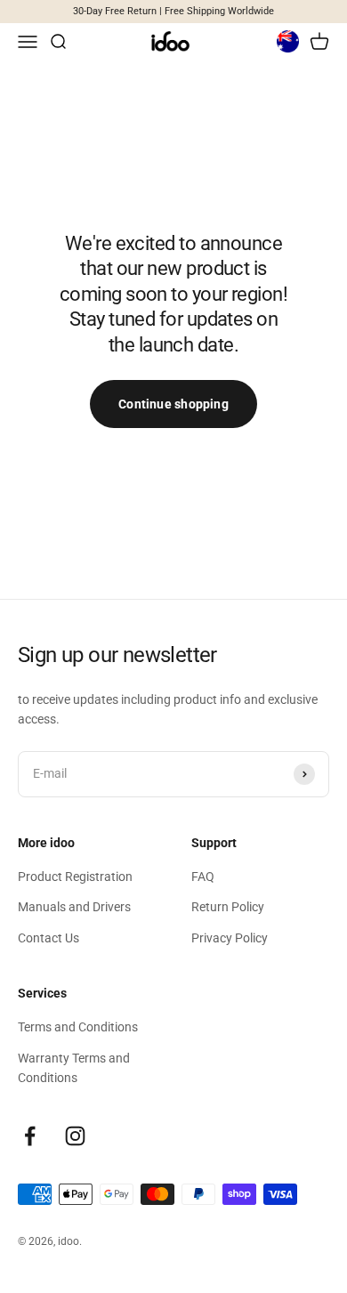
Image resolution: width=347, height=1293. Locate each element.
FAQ (202, 876)
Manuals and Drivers (74, 907)
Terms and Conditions (78, 1027)
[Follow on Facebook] (30, 1136)
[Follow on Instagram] (75, 1136)
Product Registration (75, 876)
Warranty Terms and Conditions (74, 1068)
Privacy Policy (229, 938)
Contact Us (48, 938)
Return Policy (227, 907)
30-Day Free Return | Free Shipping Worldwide (173, 11)
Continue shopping (173, 404)
